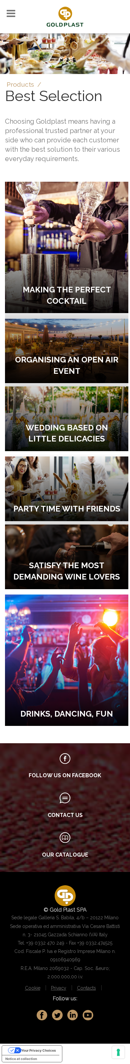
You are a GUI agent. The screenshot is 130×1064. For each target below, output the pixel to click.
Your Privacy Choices (38, 1050)
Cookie (32, 988)
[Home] (65, 16)
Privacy (58, 988)
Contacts (86, 988)
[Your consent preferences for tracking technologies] (118, 1052)
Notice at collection (21, 1059)
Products (20, 84)
